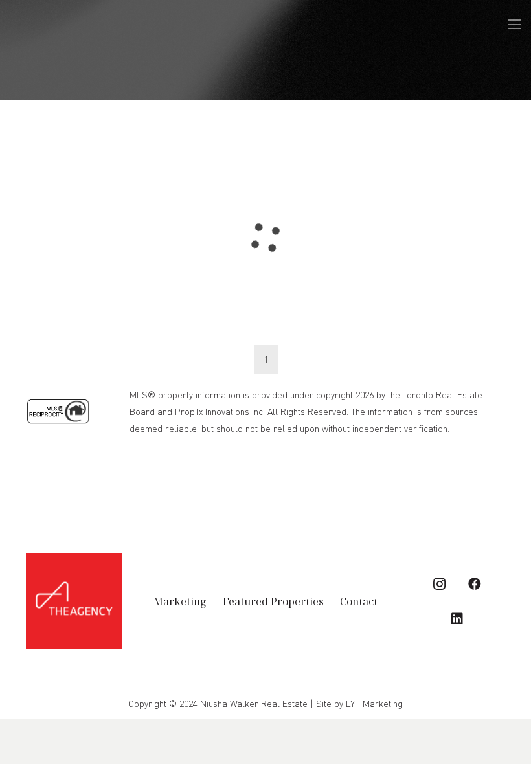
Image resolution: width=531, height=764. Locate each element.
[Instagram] (440, 584)
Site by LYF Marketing (359, 703)
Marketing (180, 601)
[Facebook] (474, 584)
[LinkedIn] (457, 619)
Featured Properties (273, 601)
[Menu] (514, 24)
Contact (359, 601)
